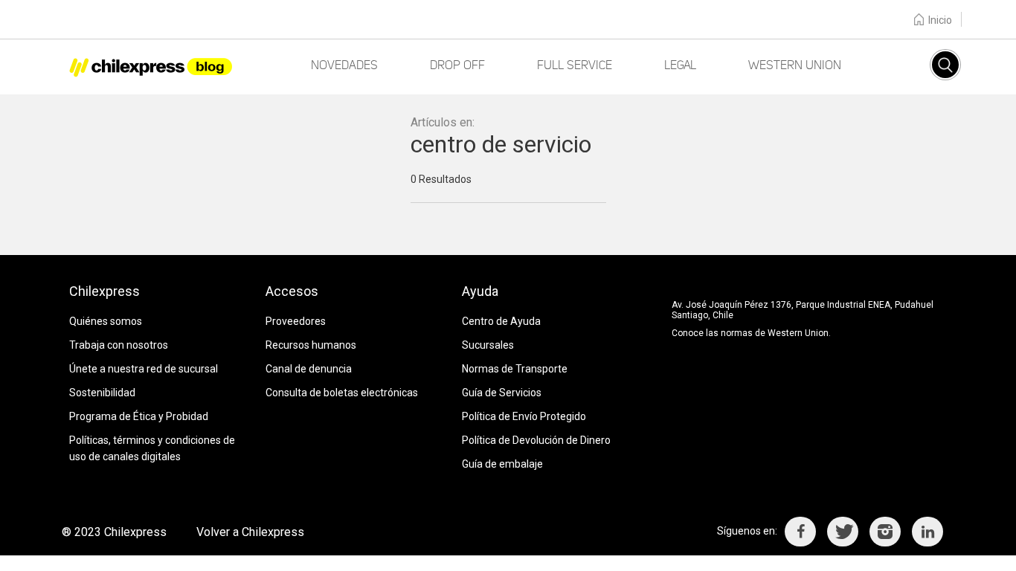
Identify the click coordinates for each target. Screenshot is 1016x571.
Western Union (794, 65)
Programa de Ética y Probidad (138, 416)
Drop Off (457, 65)
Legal (680, 65)
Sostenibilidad (102, 393)
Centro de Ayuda (501, 321)
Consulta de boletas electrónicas (342, 393)
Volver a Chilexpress (250, 531)
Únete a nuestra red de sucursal (143, 369)
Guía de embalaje (502, 464)
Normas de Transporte (515, 369)
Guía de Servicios (501, 393)
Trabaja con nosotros (118, 345)
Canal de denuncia (309, 369)
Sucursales (488, 345)
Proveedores (296, 321)
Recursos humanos (311, 345)
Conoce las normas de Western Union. (751, 333)
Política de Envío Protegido (524, 416)
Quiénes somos (105, 321)
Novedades (344, 65)
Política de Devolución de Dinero (536, 440)
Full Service (574, 65)
